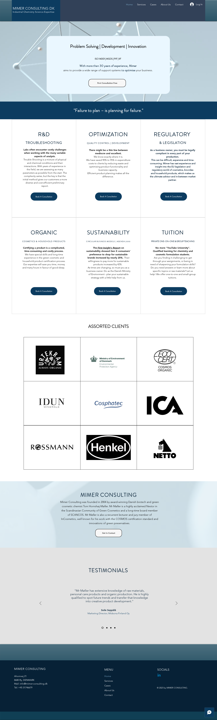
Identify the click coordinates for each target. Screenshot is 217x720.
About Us (109, 690)
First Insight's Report (108, 247)
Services (108, 680)
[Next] (176, 603)
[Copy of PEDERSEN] (114, 627)
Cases (107, 685)
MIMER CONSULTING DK (33, 8)
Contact (108, 695)
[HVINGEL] (106, 627)
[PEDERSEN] (110, 627)
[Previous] (40, 603)
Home (107, 676)
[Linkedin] (159, 675)
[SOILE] (102, 628)
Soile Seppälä (108, 610)
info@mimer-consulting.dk (34, 683)
